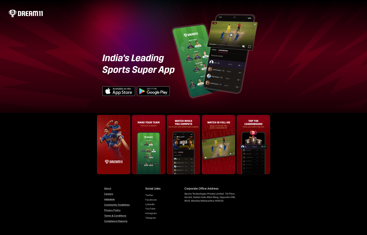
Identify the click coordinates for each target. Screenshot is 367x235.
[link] (119, 188)
